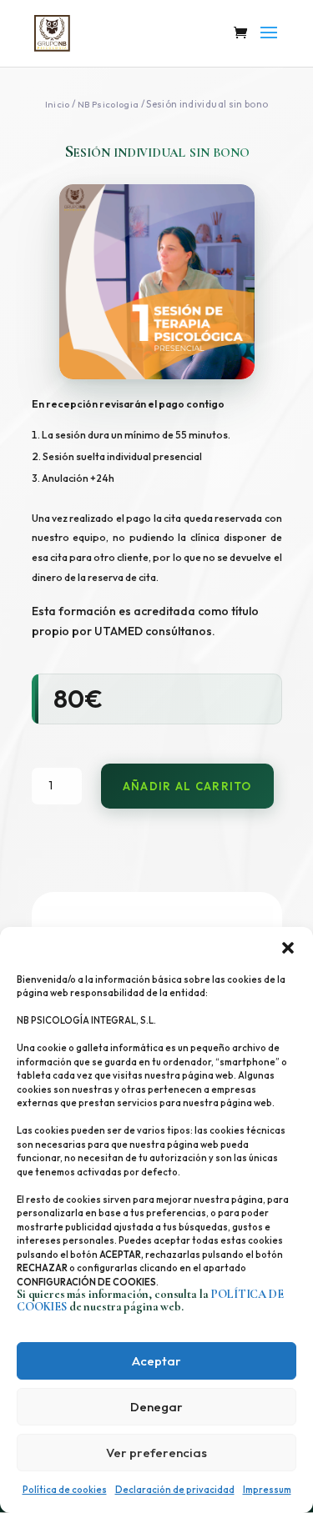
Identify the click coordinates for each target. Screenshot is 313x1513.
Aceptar (156, 1361)
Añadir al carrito (187, 786)
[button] (288, 947)
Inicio (57, 104)
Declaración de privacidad (175, 1489)
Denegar (156, 1407)
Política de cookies (65, 1489)
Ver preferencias (156, 1452)
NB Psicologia (108, 104)
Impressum (267, 1489)
